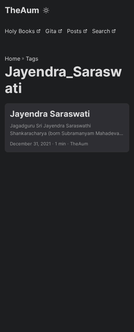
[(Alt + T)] (46, 10)
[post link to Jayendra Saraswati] (67, 128)
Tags (32, 58)
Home (12, 58)
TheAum (22, 10)
